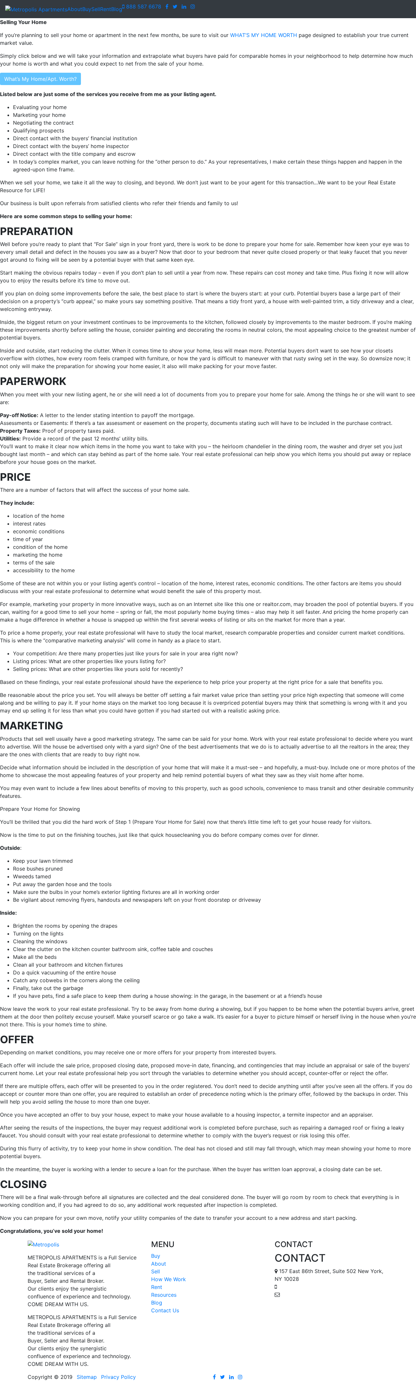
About (74, 9)
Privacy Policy (118, 1377)
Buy (86, 9)
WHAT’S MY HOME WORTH (263, 35)
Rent (105, 9)
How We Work (168, 1279)
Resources (163, 1295)
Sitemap (87, 1377)
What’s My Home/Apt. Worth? (40, 79)
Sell (95, 9)
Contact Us (165, 1310)
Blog (116, 9)
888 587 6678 (142, 6)
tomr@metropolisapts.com (314, 1294)
